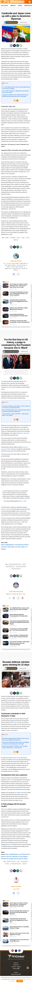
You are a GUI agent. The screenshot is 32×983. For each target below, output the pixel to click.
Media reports (14, 722)
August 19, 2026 (13, 638)
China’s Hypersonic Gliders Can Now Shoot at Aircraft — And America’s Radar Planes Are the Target (19, 286)
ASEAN (7, 237)
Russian (5, 809)
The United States (16, 568)
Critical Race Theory (21, 566)
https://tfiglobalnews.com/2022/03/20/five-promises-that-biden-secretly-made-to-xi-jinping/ (15, 547)
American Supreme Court (15, 564)
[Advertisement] (16, 331)
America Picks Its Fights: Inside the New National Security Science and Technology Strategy (19, 643)
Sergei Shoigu (16, 757)
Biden (10, 387)
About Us (16, 963)
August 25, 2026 (13, 611)
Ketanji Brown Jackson (22, 433)
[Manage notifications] (28, 968)
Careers (16, 972)
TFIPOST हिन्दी (16, 968)
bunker (9, 844)
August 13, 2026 (13, 930)
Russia (7, 863)
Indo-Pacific (4, 5)
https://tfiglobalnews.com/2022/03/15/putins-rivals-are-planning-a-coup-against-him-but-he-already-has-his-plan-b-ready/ (15, 856)
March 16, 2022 (22, 501)
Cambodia (12, 237)
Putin (18, 861)
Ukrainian (13, 820)
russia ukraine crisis (16, 863)
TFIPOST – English (16, 966)
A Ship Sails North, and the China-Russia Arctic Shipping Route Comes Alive (19, 301)
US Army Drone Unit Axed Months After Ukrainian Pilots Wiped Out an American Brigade (19, 622)
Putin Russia (24, 861)
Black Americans (10, 566)
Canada (20, 5)
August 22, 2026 (13, 304)
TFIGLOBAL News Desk (12, 351)
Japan (23, 237)
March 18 (9, 779)
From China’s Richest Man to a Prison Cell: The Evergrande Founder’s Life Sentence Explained (19, 294)
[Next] (17, 100)
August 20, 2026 (13, 632)
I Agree (20, 981)
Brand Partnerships (16, 974)
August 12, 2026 (13, 936)
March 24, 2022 (23, 22)
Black (19, 392)
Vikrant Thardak (12, 668)
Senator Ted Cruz (5, 509)
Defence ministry (11, 861)
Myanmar (16, 239)
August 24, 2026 (13, 296)
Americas (13, 5)
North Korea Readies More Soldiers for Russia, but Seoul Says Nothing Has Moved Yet (19, 912)
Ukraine (24, 863)
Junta (27, 237)
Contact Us (16, 964)
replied (18, 522)
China (18, 237)
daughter (19, 792)
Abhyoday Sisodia (12, 22)
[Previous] (15, 100)
